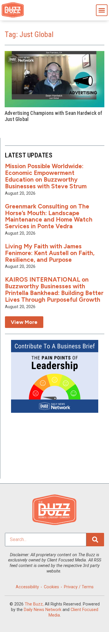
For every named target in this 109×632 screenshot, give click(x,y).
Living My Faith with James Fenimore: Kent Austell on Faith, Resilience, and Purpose (49, 253)
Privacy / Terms (79, 586)
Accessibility (27, 586)
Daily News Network (42, 609)
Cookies (51, 586)
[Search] (95, 539)
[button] (102, 10)
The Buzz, (34, 604)
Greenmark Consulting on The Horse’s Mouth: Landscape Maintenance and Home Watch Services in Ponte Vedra (48, 216)
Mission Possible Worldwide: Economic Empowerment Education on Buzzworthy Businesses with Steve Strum (46, 176)
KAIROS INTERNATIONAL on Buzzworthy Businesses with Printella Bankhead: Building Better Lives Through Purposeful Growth (54, 289)
